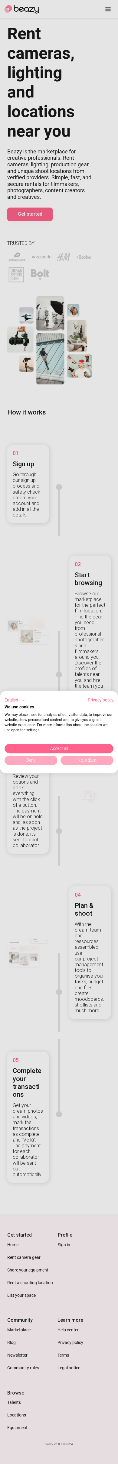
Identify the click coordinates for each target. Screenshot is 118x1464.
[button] (15, 700)
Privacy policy (100, 700)
